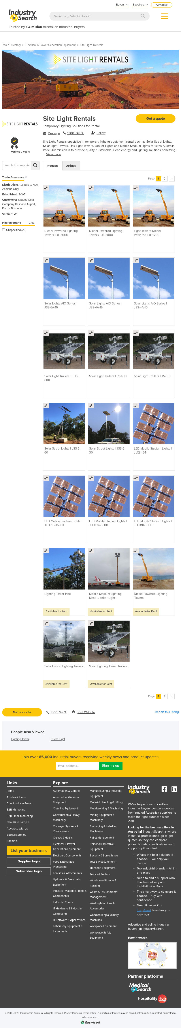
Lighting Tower (20, 739)
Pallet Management (102, 837)
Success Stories (16, 835)
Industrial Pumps (63, 902)
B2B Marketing (16, 809)
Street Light (58, 739)
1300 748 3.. (75, 133)
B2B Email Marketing (20, 816)
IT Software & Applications (69, 920)
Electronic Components (67, 855)
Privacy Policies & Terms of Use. (80, 1013)
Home (10, 791)
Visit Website (86, 712)
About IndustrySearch (20, 803)
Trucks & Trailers (100, 874)
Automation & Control (66, 791)
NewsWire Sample (18, 822)
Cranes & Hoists (63, 837)
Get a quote (155, 118)
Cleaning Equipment (65, 808)
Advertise (162, 5)
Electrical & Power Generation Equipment (50, 45)
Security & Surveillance (104, 855)
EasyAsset (144, 910)
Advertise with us (17, 828)
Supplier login (29, 861)
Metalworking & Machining (106, 808)
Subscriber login (29, 871)
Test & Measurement (102, 862)
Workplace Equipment (103, 926)
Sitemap (12, 841)
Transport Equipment (102, 868)
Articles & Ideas (16, 797)
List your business (29, 850)
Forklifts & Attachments (67, 873)
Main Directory (12, 45)
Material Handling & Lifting (106, 802)
